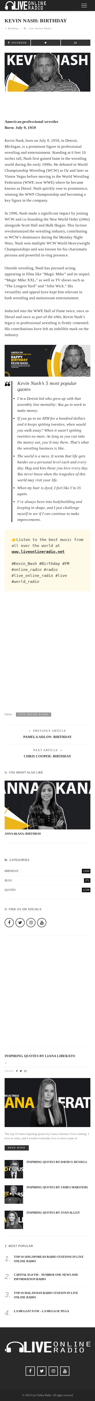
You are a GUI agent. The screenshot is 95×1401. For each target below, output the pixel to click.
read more (16, 1148)
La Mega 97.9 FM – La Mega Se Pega (41, 1311)
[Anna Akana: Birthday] (47, 805)
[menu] (84, 5)
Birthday (13, 28)
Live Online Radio (40, 28)
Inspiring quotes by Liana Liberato (40, 1056)
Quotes (47, 890)
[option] (47, 808)
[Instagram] (31, 922)
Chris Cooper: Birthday (47, 756)
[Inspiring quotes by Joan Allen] (14, 1219)
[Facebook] (9, 922)
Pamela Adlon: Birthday (47, 737)
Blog (47, 880)
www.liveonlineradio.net (38, 551)
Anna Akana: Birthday (23, 833)
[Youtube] (41, 922)
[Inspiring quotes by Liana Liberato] (47, 1102)
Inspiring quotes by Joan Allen (53, 1212)
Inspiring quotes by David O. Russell (57, 1162)
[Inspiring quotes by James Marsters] (14, 1194)
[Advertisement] (47, 656)
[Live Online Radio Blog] (25, 5)
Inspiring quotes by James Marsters (57, 1187)
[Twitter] (20, 922)
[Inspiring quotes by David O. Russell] (14, 1169)
